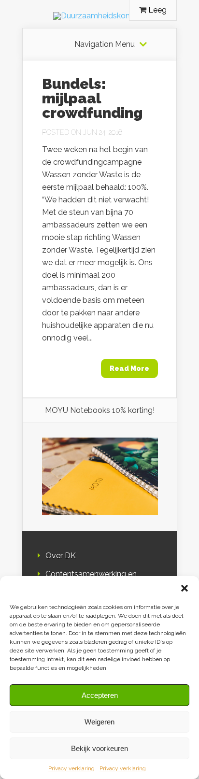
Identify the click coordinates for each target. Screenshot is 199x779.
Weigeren (99, 722)
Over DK (60, 555)
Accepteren (100, 695)
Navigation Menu (104, 44)
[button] (184, 588)
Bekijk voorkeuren (99, 748)
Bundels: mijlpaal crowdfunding (92, 98)
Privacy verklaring (71, 768)
